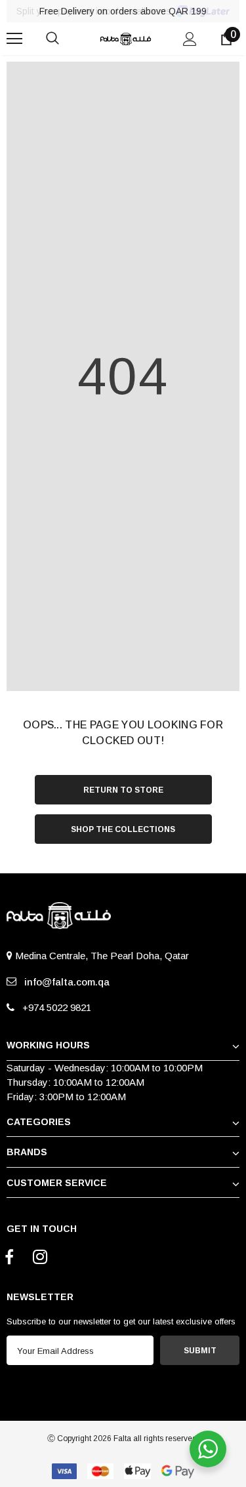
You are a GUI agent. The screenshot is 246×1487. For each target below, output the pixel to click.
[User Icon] (190, 39)
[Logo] (124, 38)
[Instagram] (40, 1258)
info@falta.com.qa (64, 981)
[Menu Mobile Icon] (14, 39)
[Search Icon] (65, 38)
